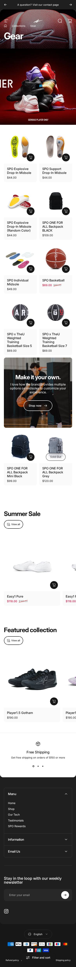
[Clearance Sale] (38, 87)
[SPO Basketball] (55, 258)
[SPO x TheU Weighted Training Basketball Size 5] (20, 312)
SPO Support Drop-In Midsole (54, 171)
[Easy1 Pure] (32, 563)
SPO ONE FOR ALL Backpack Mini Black (17, 472)
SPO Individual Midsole (17, 282)
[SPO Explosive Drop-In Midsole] (20, 147)
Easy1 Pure (15, 596)
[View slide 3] (42, 766)
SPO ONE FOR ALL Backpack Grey (52, 472)
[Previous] (5, 4)
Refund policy (12, 960)
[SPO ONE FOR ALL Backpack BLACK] (55, 200)
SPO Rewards (17, 826)
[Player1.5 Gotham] (32, 679)
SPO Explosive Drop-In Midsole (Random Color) (19, 226)
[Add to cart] (66, 269)
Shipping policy (63, 960)
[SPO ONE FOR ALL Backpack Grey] (55, 446)
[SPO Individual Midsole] (20, 258)
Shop (11, 809)
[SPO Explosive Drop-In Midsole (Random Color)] (20, 200)
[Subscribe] (65, 895)
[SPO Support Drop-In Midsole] (55, 147)
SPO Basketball (53, 280)
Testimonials (16, 820)
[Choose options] (30, 157)
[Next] (70, 4)
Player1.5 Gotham (20, 713)
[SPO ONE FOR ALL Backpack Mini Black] (20, 446)
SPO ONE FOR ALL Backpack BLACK (52, 226)
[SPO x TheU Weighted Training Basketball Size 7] (55, 312)
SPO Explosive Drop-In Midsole (19, 171)
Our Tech (14, 814)
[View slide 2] (38, 766)
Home (11, 803)
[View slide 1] (33, 766)
